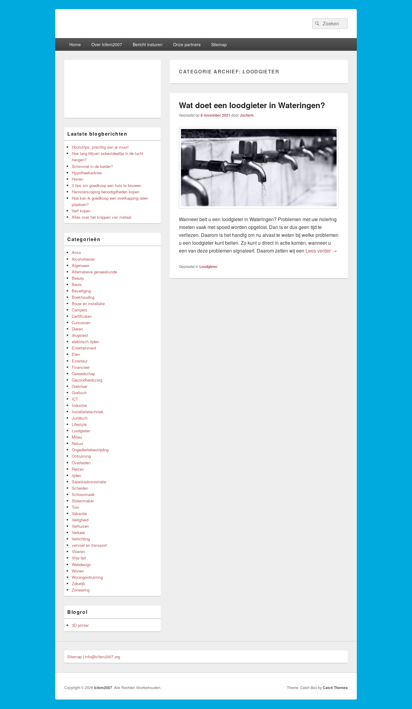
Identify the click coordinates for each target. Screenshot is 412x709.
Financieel (81, 367)
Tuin (75, 507)
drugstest (80, 335)
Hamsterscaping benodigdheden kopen (105, 192)
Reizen (78, 469)
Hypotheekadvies (87, 173)
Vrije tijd (79, 558)
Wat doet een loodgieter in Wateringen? (252, 105)
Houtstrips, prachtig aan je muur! (100, 147)
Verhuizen (80, 526)
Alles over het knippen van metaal (101, 217)
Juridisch (79, 418)
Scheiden (80, 488)
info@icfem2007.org (102, 656)
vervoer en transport (89, 545)
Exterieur (79, 361)
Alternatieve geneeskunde (94, 272)
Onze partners (187, 44)
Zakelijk (78, 583)
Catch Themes (335, 687)
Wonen (78, 571)
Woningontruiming (87, 577)
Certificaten (82, 316)
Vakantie (79, 513)
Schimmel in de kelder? (92, 166)
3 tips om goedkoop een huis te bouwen (106, 185)
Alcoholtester (83, 259)
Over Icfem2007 (106, 44)
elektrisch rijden (85, 341)
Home (75, 44)
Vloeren (78, 551)
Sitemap (219, 44)
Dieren (77, 329)
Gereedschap (83, 373)
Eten (76, 354)
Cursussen (81, 322)
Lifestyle (79, 424)
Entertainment (84, 348)
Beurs (77, 284)
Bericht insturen (148, 44)
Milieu (77, 437)
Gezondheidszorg (87, 380)
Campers (79, 310)
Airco (76, 252)
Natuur (77, 443)
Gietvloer (79, 386)
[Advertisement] (112, 89)
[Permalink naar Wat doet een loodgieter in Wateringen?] (259, 211)
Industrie (79, 405)
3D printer (80, 625)
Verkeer (78, 532)
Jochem (247, 115)
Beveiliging (81, 291)
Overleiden (81, 463)
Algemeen (80, 265)
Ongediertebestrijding (90, 450)
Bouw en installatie (88, 303)
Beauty (78, 278)
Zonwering (81, 590)
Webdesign (81, 564)
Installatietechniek (87, 411)
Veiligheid (80, 520)
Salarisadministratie (89, 482)
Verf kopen (81, 211)
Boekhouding (83, 297)
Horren (77, 179)
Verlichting (81, 539)
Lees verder (321, 250)
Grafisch (79, 392)
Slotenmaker (83, 501)
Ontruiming (81, 456)
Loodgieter (208, 266)
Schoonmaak (83, 494)
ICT (75, 399)
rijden (76, 475)
